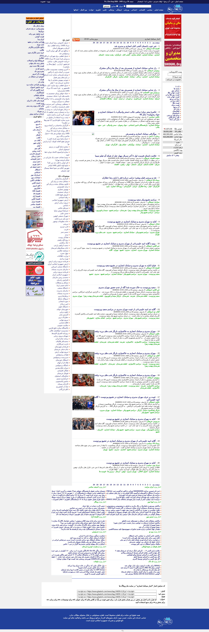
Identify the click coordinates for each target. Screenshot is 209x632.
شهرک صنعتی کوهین (60, 216)
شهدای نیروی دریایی (61, 336)
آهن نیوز (37, 148)
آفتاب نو (157, 312)
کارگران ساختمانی (61, 179)
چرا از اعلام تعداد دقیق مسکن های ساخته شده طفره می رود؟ (82, 523)
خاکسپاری (129, 342)
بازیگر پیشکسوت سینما (151, 410)
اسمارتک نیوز (35, 175)
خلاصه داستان (148, 164)
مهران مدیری (155, 232)
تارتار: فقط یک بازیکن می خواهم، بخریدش (144, 542)
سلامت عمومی (62, 325)
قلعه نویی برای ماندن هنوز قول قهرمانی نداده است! (141, 538)
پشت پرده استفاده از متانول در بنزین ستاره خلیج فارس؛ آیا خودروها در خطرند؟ (56, 120)
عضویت (43, 1)
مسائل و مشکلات (62, 283)
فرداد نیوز (156, 465)
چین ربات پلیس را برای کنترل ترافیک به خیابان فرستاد (140, 572)
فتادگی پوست (63, 237)
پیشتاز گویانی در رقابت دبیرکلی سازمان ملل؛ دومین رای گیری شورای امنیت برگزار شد (129, 514)
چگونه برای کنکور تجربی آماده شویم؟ (91, 568)
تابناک (158, 224)
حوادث (91, 10)
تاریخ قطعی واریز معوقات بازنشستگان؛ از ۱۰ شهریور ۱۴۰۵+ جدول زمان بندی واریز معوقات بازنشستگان (67, 493)
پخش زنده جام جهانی (36, 63)
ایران (115, 99)
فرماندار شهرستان (61, 347)
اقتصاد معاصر (35, 204)
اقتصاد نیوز (36, 207)
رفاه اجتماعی (63, 197)
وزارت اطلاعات (62, 256)
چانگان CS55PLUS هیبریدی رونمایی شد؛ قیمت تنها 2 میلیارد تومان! (81, 559)
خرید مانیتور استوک (37, 87)
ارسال (118, 471)
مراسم (157, 212)
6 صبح (38, 124)
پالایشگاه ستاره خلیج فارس (58, 328)
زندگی (138, 77)
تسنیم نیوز (149, 517)
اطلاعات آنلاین (35, 180)
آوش (38, 146)
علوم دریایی (64, 312)
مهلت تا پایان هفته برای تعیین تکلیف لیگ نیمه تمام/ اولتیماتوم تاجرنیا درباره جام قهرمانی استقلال (71, 510)
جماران (157, 202)
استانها (76, 10)
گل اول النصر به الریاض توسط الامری (146, 559)
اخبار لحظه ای (35, 167)
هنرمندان (123, 210)
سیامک (132, 77)
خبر (172, 1)
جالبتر (158, 117)
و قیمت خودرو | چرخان (90, 547)
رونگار (96, 502)
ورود (48, 1)
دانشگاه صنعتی (62, 288)
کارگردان (108, 77)
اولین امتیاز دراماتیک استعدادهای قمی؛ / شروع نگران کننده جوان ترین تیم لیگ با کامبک (74, 512)
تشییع (122, 250)
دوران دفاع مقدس (61, 368)
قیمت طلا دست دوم (37, 66)
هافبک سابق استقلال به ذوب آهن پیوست (145, 544)
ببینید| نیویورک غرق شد (151, 525)
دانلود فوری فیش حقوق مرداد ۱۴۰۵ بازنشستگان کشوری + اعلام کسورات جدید (77, 499)
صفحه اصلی (179, 1)
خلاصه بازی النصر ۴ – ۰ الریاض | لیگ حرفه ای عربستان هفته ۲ (137, 551)
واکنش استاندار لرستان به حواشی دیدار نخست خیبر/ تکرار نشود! (137, 523)
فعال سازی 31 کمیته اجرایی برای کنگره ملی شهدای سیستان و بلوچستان (134, 512)
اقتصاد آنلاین (36, 199)
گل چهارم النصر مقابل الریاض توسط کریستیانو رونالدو (140, 553)
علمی (105, 10)
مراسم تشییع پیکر (146, 212)
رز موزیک (40, 111)
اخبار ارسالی (35, 156)
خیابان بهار (122, 145)
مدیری (109, 232)
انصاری (157, 55)
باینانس (65, 205)
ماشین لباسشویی (62, 381)
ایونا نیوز (150, 502)
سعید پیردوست (154, 210)
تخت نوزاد (40, 45)
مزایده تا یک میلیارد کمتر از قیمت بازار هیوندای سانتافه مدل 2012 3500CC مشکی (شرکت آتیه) (125, 499)
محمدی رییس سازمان (60, 277)
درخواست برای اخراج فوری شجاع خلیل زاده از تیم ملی (140, 540)
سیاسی (149, 10)
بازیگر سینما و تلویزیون (112, 296)
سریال (157, 164)
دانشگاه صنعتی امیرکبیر (59, 267)
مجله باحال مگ (38, 26)
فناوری (98, 10)
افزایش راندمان (62, 280)
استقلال (37, 170)
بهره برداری (64, 259)
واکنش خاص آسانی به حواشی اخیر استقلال (144, 536)
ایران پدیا (41, 39)
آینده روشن (36, 151)
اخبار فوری (36, 164)
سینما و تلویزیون (102, 210)
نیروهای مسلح (63, 299)
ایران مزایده (149, 487)
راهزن (122, 164)
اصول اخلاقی (142, 471)
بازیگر (115, 77)
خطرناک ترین (63, 317)
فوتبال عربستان (62, 373)
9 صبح (38, 127)
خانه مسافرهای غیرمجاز (59, 248)
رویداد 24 (156, 180)
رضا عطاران (142, 186)
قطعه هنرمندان (141, 296)
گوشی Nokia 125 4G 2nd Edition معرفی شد (142, 574)
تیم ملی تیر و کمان (61, 219)
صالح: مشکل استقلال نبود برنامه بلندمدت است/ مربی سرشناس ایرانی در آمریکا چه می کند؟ (71, 540)
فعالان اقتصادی (62, 371)
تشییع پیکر (90, 318)
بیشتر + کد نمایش (173, 155)
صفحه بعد (156, 43)
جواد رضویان (122, 125)
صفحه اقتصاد (155, 158)
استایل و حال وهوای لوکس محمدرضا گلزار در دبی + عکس (84, 544)
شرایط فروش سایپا (61, 211)
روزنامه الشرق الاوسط (60, 333)
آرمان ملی (36, 130)
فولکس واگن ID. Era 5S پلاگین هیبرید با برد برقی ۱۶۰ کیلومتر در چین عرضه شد (76, 551)
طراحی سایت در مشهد (36, 42)
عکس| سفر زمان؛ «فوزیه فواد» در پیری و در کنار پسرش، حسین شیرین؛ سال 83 (76, 527)
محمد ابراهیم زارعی (61, 245)
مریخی (65, 224)
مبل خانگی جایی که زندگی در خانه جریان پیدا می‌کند (86, 566)
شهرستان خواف (62, 309)
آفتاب (38, 138)
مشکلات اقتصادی (106, 99)
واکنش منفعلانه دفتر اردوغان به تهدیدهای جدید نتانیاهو (141, 521)
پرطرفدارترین (63, 296)
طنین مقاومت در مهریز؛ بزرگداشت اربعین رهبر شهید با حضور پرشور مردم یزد (132, 510)
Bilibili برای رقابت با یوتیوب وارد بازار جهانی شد (142, 566)
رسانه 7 (157, 136)
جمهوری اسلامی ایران (60, 275)
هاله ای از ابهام (62, 363)
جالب (158, 127)
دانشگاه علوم (63, 307)
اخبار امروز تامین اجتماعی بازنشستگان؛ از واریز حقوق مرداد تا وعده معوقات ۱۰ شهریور (73, 497)
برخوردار (129, 99)
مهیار (128, 164)
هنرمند (132, 296)
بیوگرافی (131, 145)
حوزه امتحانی (63, 301)
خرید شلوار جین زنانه (36, 34)
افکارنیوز (37, 188)
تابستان (101, 55)
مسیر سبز (64, 232)
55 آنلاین (37, 122)
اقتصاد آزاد (95, 517)
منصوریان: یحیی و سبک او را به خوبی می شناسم (87, 508)
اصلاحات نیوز (35, 178)
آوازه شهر (36, 143)
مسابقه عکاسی (62, 251)
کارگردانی (127, 186)
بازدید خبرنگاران (62, 344)
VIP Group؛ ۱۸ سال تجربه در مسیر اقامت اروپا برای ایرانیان (83, 570)
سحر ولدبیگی (111, 125)
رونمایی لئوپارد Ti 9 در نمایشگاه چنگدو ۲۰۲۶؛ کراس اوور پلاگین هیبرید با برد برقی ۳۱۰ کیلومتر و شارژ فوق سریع (64, 555)
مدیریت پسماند (62, 293)
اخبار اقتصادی (35, 159)
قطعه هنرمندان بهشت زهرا (137, 210)
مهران (157, 234)
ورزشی (126, 10)
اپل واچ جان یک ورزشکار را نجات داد (147, 570)
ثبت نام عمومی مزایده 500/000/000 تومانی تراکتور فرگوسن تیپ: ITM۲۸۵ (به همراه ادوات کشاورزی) (123, 491)
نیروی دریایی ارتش (61, 203)
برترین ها (110, 471)
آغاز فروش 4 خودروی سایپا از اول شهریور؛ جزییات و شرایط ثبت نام (80, 514)
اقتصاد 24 (156, 49)
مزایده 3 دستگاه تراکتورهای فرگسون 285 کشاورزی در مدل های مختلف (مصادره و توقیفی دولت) (125, 493)
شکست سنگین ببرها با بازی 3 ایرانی (92, 536)
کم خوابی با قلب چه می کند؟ (57, 163)
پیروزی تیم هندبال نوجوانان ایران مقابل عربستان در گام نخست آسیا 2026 (134, 508)
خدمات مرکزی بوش (37, 114)
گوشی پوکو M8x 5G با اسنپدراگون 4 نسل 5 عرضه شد (140, 568)
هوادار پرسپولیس (62, 355)
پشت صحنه (109, 55)
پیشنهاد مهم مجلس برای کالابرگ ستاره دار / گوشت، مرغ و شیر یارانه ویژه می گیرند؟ (74, 525)
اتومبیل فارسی (35, 154)
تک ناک (150, 561)
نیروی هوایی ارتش (61, 352)
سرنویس (156, 421)
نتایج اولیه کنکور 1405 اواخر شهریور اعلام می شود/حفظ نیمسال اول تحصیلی (56, 168)
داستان (133, 164)
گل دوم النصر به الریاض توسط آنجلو (147, 557)
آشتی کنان (126, 55)
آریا (39, 132)
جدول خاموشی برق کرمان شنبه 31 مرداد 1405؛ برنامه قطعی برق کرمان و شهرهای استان (56, 45)
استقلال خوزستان (62, 360)
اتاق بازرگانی (63, 389)
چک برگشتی (63, 243)
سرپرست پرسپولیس (60, 357)
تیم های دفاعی (63, 208)
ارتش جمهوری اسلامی (60, 200)
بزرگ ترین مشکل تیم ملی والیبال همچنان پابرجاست (86, 542)
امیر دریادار (64, 304)
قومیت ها (102, 471)
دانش (151, 136)
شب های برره (100, 232)
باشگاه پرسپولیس (62, 365)
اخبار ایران (36, 162)
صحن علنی (64, 213)
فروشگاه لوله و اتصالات (35, 61)
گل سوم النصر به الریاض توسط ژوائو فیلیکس (143, 555)
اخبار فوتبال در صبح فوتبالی (151, 547)
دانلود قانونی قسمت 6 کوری (95, 574)
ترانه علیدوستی (62, 187)
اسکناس (37, 172)
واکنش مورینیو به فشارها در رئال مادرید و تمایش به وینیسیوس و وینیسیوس (133, 506)
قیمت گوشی (39, 37)
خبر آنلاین (156, 246)
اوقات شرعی (157, 1)
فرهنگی (119, 10)
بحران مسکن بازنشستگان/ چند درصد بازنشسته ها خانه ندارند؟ (83, 529)
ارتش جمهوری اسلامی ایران (58, 264)
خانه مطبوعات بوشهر (60, 221)
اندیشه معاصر (94, 487)
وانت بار (41, 82)
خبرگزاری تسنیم (62, 379)
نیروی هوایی (63, 320)
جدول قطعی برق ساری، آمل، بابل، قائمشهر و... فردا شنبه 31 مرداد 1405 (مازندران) (56, 88)
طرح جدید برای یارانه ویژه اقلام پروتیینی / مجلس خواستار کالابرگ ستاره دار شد (76, 521)
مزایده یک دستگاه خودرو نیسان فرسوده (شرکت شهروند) (139, 495)
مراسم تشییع (114, 210)
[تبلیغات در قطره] (35, 23)
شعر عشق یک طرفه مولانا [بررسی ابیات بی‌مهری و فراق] (84, 572)
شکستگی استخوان (61, 376)
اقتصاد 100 (36, 191)
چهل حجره (64, 253)
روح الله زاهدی (62, 240)
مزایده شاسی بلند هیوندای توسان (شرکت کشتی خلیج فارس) (138, 497)
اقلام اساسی (63, 323)
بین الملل (83, 10)
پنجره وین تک (39, 71)
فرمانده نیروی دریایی (60, 272)
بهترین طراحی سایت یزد (35, 85)
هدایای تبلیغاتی (39, 95)
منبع (99, 125)
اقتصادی (142, 10)
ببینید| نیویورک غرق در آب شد (149, 527)
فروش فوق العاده (62, 195)
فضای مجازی (136, 55)
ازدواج (157, 99)
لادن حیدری (64, 227)
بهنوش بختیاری (63, 189)
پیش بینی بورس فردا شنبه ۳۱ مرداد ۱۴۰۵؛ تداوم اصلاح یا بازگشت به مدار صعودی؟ (75, 495)
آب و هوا (167, 1)
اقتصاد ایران (36, 202)
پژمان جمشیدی (62, 192)
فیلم (150, 186)
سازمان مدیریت (62, 291)
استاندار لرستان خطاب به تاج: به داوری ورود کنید (87, 538)
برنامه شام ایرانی (61, 339)
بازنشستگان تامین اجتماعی (137, 125)
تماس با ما (148, 1)
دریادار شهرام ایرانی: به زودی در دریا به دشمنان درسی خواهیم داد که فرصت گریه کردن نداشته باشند (56, 112)
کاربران (100, 430)
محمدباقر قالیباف (62, 341)
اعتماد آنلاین (36, 183)
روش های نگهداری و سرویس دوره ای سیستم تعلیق (86, 553)
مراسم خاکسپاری (141, 342)
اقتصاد (116, 164)
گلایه (110, 250)
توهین (124, 471)
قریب (66, 229)
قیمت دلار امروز (38, 74)
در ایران (121, 99)
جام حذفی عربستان (61, 349)
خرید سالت (40, 98)
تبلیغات (96, 561)
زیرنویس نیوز (155, 92)
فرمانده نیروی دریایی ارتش (58, 261)
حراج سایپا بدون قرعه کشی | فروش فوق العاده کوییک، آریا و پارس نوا (56, 141)
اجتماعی (134, 10)
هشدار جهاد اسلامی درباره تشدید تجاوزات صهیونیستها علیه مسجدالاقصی (134, 529)
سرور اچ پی (39, 69)
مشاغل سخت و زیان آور (59, 181)
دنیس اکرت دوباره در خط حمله (93, 506)
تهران (107, 145)
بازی (107, 186)
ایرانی (134, 186)
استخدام (140, 1)
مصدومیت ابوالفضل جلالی (58, 331)
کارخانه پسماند (63, 384)
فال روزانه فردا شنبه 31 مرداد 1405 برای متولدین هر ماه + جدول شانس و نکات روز (57, 133)
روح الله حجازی (116, 186)
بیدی (66, 235)
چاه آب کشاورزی (62, 387)
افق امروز (36, 186)
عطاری (41, 58)
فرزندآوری (137, 99)
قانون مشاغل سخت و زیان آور (57, 184)
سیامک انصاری (147, 55)
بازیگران (118, 55)
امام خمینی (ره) (62, 285)
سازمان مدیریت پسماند (60, 269)
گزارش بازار (63, 315)
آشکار (38, 135)
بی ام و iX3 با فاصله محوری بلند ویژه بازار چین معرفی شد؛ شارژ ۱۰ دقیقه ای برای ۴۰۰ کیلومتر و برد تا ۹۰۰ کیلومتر (63, 557)
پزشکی (111, 10)
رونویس (157, 70)
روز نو (151, 532)
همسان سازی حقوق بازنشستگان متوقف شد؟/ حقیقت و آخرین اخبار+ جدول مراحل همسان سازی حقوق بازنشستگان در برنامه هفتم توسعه (56, 491)
